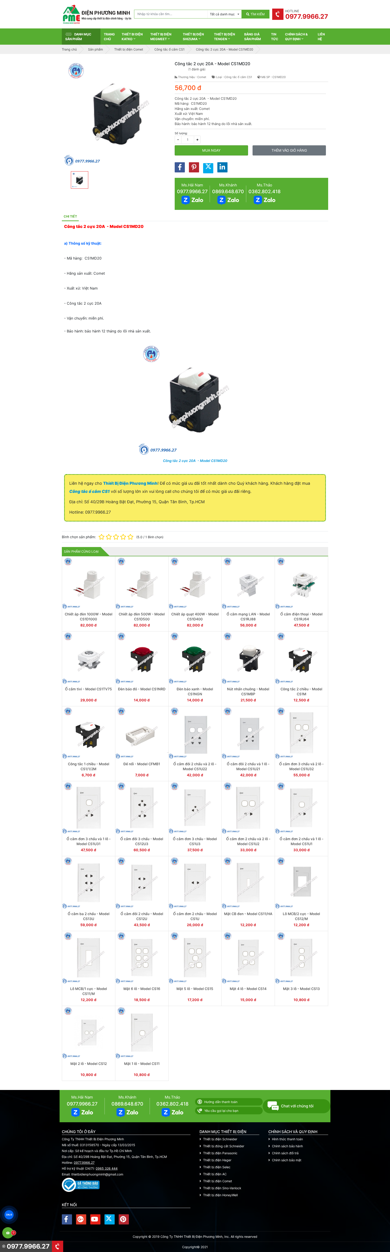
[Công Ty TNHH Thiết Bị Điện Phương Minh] (97, 14)
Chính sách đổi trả (285, 1153)
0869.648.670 (228, 191)
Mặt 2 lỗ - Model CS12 (88, 1064)
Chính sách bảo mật (286, 1160)
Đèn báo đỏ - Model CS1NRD (141, 689)
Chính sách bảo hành (287, 1146)
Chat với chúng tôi (297, 1106)
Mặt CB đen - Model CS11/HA (248, 914)
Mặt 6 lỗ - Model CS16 (141, 989)
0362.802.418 (264, 191)
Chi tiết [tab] (70, 216)
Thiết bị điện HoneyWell (220, 1195)
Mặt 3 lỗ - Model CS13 (301, 989)
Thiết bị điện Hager (217, 1160)
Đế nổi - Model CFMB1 (141, 764)
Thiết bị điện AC (215, 1174)
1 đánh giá (196, 69)
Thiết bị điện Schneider (220, 1139)
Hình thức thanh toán (287, 1139)
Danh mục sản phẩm (78, 36)
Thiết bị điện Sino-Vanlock (222, 1188)
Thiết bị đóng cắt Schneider (223, 1146)
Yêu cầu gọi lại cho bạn (221, 1111)
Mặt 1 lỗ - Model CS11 (142, 1064)
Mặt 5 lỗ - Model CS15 (194, 989)
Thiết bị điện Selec (216, 1167)
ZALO (9, 1214)
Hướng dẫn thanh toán (220, 1102)
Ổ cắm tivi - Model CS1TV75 (88, 689)
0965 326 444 (107, 1168)
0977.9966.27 (192, 191)
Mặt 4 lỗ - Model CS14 (248, 989)
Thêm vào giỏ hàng (289, 150)
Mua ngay (211, 150)
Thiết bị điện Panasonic (220, 1153)
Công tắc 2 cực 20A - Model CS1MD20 (195, 461)
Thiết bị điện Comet (217, 1181)
